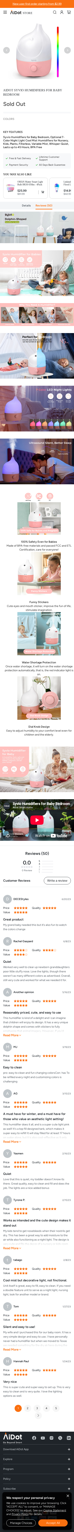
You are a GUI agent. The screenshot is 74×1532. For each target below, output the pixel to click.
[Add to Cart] (41, 192)
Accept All (53, 1523)
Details (26, 205)
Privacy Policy (20, 1514)
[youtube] (43, 1438)
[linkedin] (69, 1438)
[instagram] (51, 1438)
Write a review (57, 880)
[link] (62, 12)
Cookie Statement (54, 1510)
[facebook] (34, 1438)
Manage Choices (21, 1523)
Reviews (43, 205)
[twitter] (60, 1438)
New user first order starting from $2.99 (37, 4)
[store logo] (21, 12)
